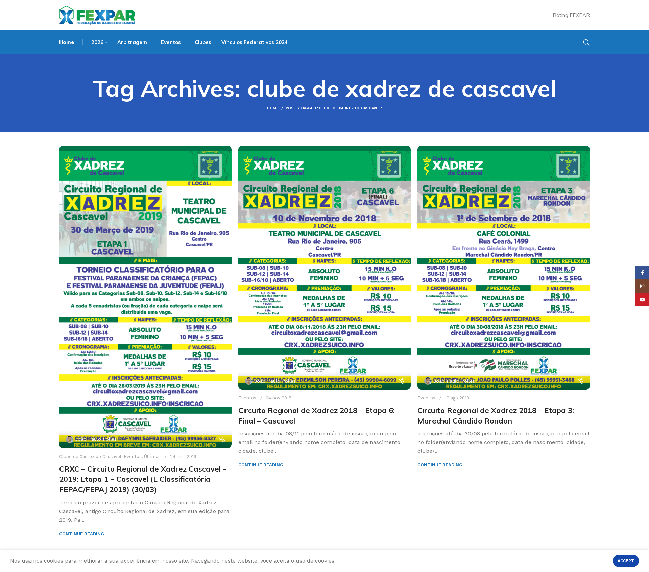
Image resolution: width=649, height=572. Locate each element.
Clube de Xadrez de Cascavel (90, 456)
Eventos (133, 456)
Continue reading (81, 533)
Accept (626, 560)
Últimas (152, 456)
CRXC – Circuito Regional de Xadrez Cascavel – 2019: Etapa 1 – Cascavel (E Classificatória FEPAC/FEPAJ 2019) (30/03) (142, 479)
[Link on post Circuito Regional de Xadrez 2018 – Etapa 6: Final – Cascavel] (324, 268)
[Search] (586, 42)
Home (273, 108)
